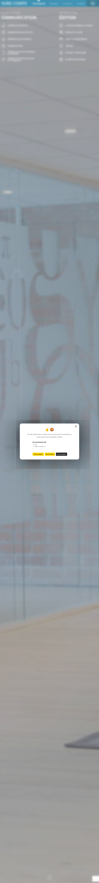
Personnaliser (61, 454)
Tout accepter (38, 454)
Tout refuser (50, 454)
